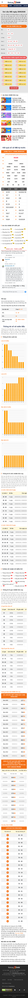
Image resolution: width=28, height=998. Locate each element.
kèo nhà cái (11, 986)
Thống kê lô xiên (6, 578)
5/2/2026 (5, 789)
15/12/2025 (21, 797)
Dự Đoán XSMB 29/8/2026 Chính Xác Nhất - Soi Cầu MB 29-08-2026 (19, 100)
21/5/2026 (21, 781)
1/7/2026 (22, 777)
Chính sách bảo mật (18, 979)
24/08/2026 (20, 669)
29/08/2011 (14, 755)
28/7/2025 (21, 805)
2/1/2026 (22, 793)
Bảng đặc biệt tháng (20, 581)
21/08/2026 (20, 655)
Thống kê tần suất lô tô (7, 584)
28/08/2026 (18, 496)
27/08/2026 (24, 507)
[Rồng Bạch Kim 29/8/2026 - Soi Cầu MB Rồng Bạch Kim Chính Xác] (6, 107)
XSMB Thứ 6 (8, 151)
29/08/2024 (14, 704)
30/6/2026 (5, 777)
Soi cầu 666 (18, 235)
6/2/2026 (22, 789)
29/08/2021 (14, 716)
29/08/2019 (14, 724)
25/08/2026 (24, 514)
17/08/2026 (20, 627)
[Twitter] (19, 990)
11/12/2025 (5, 801)
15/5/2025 (5, 821)
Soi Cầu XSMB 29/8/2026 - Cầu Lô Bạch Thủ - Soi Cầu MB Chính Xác (19, 122)
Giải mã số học (6, 229)
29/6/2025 (5, 809)
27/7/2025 (5, 805)
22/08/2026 (24, 518)
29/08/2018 (14, 728)
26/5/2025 (5, 817)
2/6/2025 (5, 813)
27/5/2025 (21, 817)
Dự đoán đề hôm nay (20, 240)
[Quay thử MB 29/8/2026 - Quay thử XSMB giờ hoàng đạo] (6, 138)
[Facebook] (15, 990)
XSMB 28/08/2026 (18, 151)
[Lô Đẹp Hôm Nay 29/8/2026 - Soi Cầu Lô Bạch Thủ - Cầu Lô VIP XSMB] (6, 130)
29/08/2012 (14, 752)
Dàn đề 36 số (18, 238)
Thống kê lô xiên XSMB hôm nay (13, 473)
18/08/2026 (20, 634)
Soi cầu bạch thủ (6, 240)
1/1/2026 (5, 793)
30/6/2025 (21, 809)
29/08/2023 (14, 708)
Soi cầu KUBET (19, 243)
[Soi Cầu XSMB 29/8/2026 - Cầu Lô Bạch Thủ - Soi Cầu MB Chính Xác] (6, 122)
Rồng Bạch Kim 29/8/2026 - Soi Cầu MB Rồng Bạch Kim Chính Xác (18, 107)
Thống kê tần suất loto (10, 337)
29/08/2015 (14, 740)
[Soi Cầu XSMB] (14, 2)
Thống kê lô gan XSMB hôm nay (13, 590)
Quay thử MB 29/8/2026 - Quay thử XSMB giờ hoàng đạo (19, 138)
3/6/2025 (22, 813)
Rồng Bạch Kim (6, 232)
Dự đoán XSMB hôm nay (10, 95)
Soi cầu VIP (18, 232)
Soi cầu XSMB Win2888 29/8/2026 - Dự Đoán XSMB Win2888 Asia (19, 115)
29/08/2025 (14, 700)
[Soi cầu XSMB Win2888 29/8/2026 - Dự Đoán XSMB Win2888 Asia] (6, 115)
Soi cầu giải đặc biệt (7, 243)
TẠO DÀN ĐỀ (14, 88)
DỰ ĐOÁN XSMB (17, 5)
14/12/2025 (5, 797)
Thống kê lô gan (6, 575)
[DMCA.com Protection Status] (7, 990)
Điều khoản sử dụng (6, 983)
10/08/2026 (20, 613)
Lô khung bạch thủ (6, 235)
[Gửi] (25, 291)
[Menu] (2, 2)
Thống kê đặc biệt (6, 573)
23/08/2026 (24, 500)
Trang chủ (4, 5)
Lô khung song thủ (6, 238)
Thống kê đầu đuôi (19, 573)
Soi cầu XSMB (19, 933)
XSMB (10, 5)
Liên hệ (3, 979)
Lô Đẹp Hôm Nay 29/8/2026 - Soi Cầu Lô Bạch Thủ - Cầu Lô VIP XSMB (18, 130)
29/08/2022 (14, 712)
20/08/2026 (20, 644)
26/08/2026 (24, 496)
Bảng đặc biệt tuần (19, 578)
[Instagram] (24, 990)
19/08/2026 (20, 637)
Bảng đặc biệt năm (19, 586)
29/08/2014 (14, 744)
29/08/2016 (14, 736)
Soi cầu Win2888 (19, 229)
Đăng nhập (16, 285)
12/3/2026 (21, 785)
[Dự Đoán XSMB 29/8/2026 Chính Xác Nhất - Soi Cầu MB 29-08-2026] (6, 100)
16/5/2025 (21, 821)
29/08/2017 (14, 732)
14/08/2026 (20, 616)
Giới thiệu (10, 979)
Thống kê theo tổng (19, 575)
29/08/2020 (14, 720)
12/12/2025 (21, 801)
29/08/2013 (14, 748)
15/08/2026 (20, 620)
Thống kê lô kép (6, 581)
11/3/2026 (5, 785)
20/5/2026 (5, 781)
